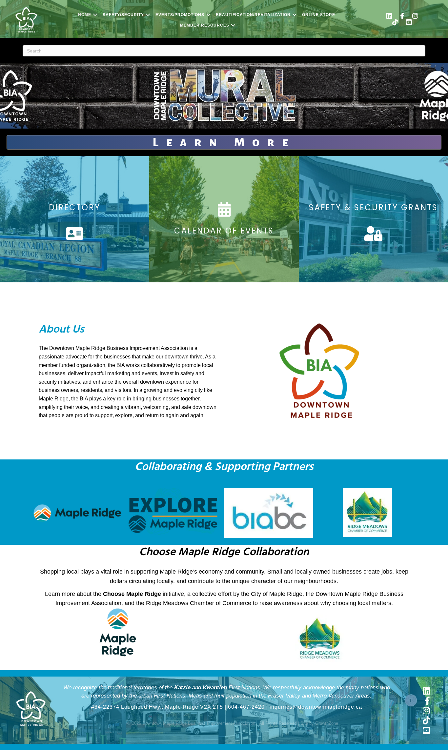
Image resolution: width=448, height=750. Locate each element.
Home (84, 14)
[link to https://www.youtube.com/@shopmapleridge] (409, 23)
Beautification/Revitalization (253, 14)
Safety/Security (123, 14)
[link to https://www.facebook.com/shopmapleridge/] (402, 16)
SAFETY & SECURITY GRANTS (373, 207)
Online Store (318, 14)
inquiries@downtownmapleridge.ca (316, 707)
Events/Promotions (179, 14)
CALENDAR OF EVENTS (224, 230)
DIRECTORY (74, 207)
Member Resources (204, 25)
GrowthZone (326, 723)
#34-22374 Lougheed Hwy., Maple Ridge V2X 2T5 (157, 707)
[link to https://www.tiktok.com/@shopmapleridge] (395, 23)
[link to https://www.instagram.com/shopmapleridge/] (415, 16)
